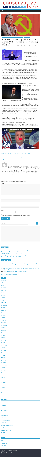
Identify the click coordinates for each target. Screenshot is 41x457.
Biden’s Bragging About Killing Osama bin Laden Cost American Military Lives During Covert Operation (18, 255)
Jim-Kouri (9, 45)
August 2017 (3, 350)
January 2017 (3, 362)
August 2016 (3, 370)
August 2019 (3, 310)
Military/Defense (4, 422)
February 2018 (3, 340)
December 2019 (4, 303)
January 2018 (3, 342)
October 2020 (3, 287)
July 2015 (2, 392)
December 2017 (4, 344)
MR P (2, 268)
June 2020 (3, 293)
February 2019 (3, 320)
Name (2, 198)
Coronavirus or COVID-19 (33, 45)
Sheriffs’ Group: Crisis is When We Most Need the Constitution (16, 153)
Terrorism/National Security (6, 430)
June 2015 (3, 394)
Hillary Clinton (3, 417)
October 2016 (3, 367)
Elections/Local (3, 408)
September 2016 (4, 369)
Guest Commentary (4, 415)
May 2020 (3, 295)
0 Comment (14, 45)
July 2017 (2, 352)
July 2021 (2, 283)
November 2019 (4, 305)
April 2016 (3, 377)
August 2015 (3, 390)
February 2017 (3, 360)
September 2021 (4, 280)
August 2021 (3, 282)
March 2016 (3, 379)
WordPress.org (3, 445)
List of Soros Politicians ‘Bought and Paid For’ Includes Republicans (15, 271)
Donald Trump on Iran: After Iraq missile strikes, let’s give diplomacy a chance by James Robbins (20, 264)
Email (2, 204)
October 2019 (3, 307)
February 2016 (3, 380)
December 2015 (4, 384)
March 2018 (3, 339)
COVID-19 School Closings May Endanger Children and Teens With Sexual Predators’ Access (20, 158)
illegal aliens (11, 47)
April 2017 (3, 357)
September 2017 (4, 349)
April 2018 (3, 337)
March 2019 (3, 318)
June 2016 (3, 374)
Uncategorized (3, 433)
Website (2, 210)
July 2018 (2, 332)
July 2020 (2, 292)
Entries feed (3, 441)
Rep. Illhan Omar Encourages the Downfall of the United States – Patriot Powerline (15, 273)
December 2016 (4, 364)
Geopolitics (3, 413)
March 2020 (3, 298)
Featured (9, 37)
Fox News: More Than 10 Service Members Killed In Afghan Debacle (13, 256)
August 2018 (3, 330)
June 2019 (3, 313)
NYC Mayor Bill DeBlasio (17, 47)
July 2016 (2, 372)
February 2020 (3, 300)
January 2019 (3, 322)
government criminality (5, 47)
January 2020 (3, 302)
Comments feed (4, 443)
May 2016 (3, 375)
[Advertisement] (20, 233)
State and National (27, 37)
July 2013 (2, 395)
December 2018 (4, 323)
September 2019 (4, 308)
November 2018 (4, 325)
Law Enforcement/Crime (15, 37)
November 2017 (4, 345)
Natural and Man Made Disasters (7, 425)
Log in (2, 440)
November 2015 (4, 385)
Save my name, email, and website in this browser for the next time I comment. (15, 215)
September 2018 (4, 328)
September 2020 (4, 288)
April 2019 (3, 317)
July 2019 (2, 312)
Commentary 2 (3, 405)
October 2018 (3, 327)
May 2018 (3, 335)
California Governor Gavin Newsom (23, 45)
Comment (3, 183)
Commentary (3, 403)
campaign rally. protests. (5, 402)
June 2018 (3, 334)
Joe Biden (3, 418)
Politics (22, 37)
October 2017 (3, 347)
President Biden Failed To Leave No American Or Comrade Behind (12, 251)
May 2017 (3, 355)
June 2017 (3, 354)
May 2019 (3, 315)
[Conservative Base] (20, 1)
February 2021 (3, 285)
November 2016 (4, 365)
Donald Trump (5, 37)
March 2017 (3, 359)
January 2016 (3, 382)
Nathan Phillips (3, 423)
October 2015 (3, 387)
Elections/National (4, 410)
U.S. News (3, 432)
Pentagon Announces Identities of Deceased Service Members (12, 253)
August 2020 (3, 290)
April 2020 (3, 297)
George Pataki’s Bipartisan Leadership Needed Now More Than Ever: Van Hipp (15, 250)
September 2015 (4, 389)
